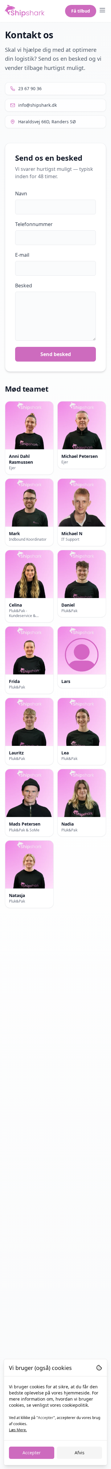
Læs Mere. (18, 1430)
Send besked (55, 354)
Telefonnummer (34, 224)
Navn (21, 193)
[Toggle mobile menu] (102, 10)
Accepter (32, 1453)
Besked (23, 285)
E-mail (22, 254)
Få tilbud (80, 11)
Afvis (79, 1453)
